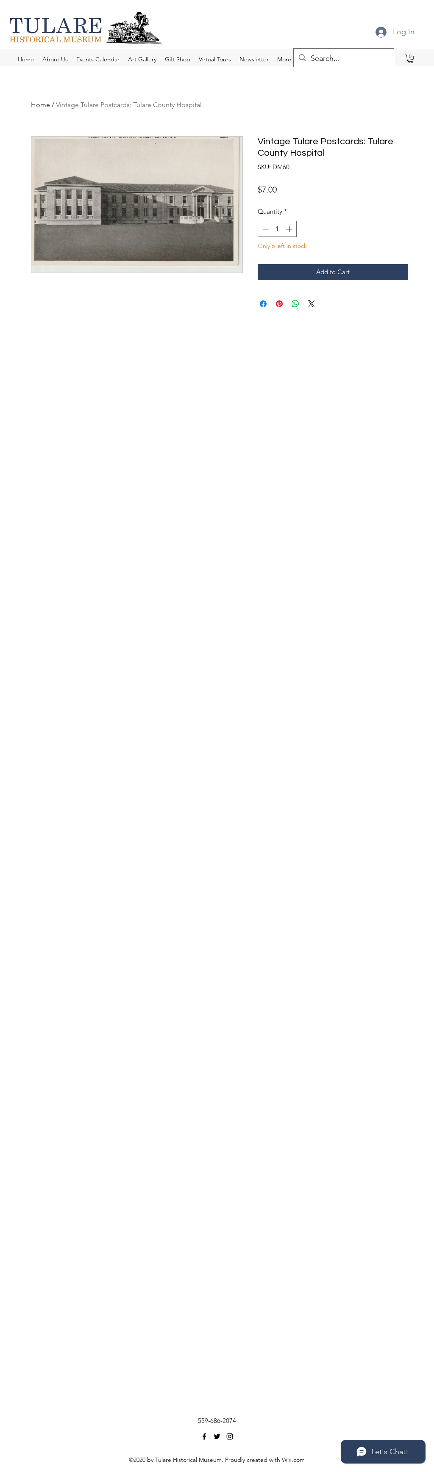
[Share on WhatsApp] (295, 304)
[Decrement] (264, 229)
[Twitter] (217, 1436)
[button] (410, 59)
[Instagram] (229, 1436)
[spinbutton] (277, 229)
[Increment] (290, 229)
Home (40, 105)
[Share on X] (311, 304)
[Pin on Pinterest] (279, 304)
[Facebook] (204, 1436)
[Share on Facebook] (263, 304)
